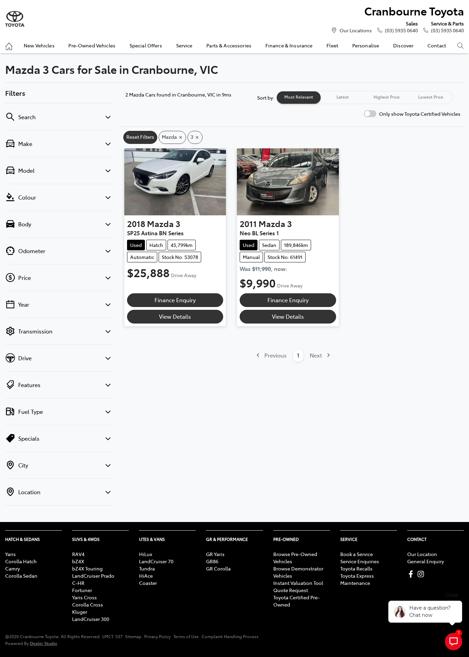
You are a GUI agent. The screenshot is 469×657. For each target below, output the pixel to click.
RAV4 (78, 554)
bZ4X (78, 561)
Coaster (148, 582)
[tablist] (364, 97)
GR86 (212, 561)
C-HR (78, 582)
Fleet (332, 45)
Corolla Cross (87, 604)
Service (184, 45)
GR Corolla (218, 568)
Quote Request (290, 590)
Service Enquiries (359, 561)
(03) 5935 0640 (401, 30)
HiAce (146, 575)
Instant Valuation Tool (298, 582)
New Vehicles (39, 45)
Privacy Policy (157, 636)
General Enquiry (425, 561)
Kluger (79, 611)
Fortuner (82, 590)
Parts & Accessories (228, 45)
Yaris (10, 554)
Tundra (147, 568)
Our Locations (356, 30)
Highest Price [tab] (387, 97)
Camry (12, 568)
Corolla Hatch (21, 561)
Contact (436, 45)
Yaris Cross (84, 597)
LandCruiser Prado (93, 575)
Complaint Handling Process (230, 636)
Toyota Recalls (356, 568)
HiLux (145, 554)
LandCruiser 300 (90, 618)
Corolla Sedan (21, 575)
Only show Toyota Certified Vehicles (419, 113)
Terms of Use (186, 636)
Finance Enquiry (175, 300)
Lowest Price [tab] (430, 97)
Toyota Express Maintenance (357, 579)
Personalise (365, 45)
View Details (175, 316)
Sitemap (133, 636)
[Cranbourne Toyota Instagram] (422, 574)
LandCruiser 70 (156, 561)
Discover (403, 45)
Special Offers (145, 45)
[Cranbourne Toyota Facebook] (412, 574)
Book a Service (356, 554)
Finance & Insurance (289, 45)
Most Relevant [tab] (298, 97)
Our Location (422, 554)
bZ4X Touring (87, 568)
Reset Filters (140, 136)
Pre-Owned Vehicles (91, 45)
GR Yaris (215, 554)
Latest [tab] (342, 97)
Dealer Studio (43, 643)
